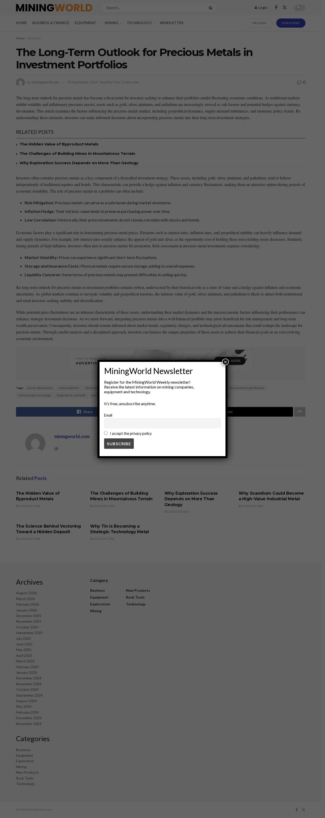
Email (108, 415)
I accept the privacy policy (130, 433)
